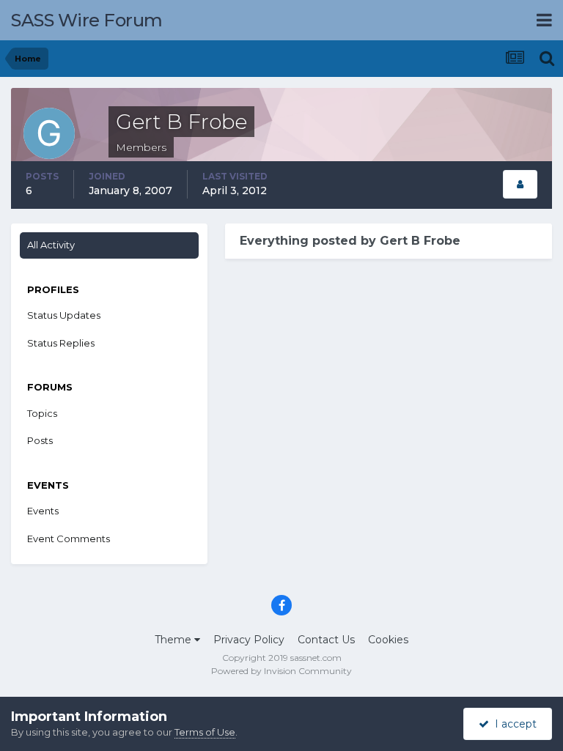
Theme (174, 639)
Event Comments (68, 538)
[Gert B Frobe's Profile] (520, 184)
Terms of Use (204, 732)
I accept (513, 723)
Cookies (388, 639)
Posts (40, 440)
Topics (42, 413)
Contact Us (326, 639)
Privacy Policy (248, 639)
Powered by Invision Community (281, 670)
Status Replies (61, 343)
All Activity (51, 245)
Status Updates (63, 315)
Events (43, 511)
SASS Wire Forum (87, 20)
